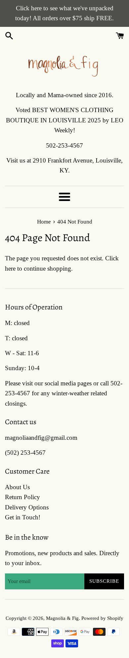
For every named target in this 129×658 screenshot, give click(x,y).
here (10, 268)
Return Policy (22, 497)
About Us (17, 487)
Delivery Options (27, 507)
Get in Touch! (22, 517)
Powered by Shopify (102, 618)
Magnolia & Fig (62, 618)
